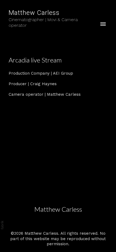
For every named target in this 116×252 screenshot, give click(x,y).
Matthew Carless (58, 209)
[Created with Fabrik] (2, 224)
